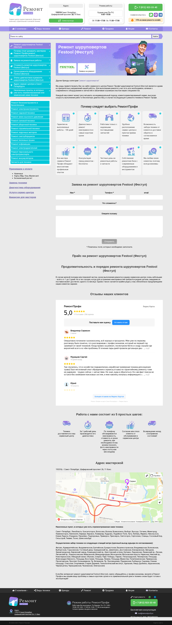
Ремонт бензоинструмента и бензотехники (24, 104)
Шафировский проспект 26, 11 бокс (27, 614)
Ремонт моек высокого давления (27, 117)
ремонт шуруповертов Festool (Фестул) (117, 184)
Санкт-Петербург (26, 612)
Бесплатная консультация (143, 610)
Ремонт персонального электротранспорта (22, 153)
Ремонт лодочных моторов (24, 132)
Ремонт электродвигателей (24, 148)
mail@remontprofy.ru (138, 15)
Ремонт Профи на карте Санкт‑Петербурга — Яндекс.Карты (109, 401)
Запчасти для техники (21, 162)
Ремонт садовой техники (23, 113)
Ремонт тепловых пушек (23, 140)
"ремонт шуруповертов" (89, 81)
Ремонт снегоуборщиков (23, 136)
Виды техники (43, 29)
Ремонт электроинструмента (24, 109)
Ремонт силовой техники (23, 121)
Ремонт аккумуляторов (22, 158)
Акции (131, 29)
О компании (20, 29)
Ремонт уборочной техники (24, 124)
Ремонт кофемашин (20, 144)
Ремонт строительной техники (25, 128)
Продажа (109, 29)
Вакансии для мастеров (22, 197)
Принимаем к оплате (20, 169)
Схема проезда (68, 21)
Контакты (153, 29)
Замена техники (18, 183)
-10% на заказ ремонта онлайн (148, 20)
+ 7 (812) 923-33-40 (147, 7)
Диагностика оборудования (24, 187)
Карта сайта (158, 623)
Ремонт (87, 29)
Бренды (65, 29)
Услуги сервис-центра (21, 192)
